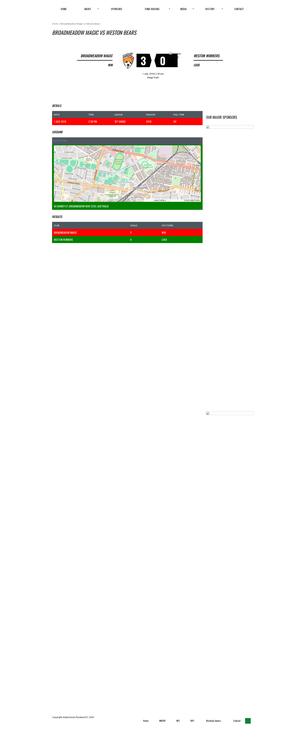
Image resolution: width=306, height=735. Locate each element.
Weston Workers (63, 239)
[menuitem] (64, 8)
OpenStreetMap (175, 200)
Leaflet (149, 200)
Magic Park (60, 140)
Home (55, 23)
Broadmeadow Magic (65, 232)
